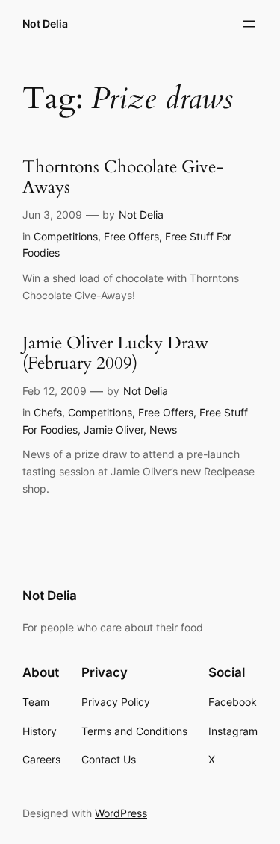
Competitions (66, 236)
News (163, 429)
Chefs (48, 412)
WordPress (121, 813)
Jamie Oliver (113, 429)
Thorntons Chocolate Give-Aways (122, 177)
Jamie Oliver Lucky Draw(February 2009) (115, 354)
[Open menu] (249, 24)
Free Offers (131, 236)
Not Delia (45, 23)
